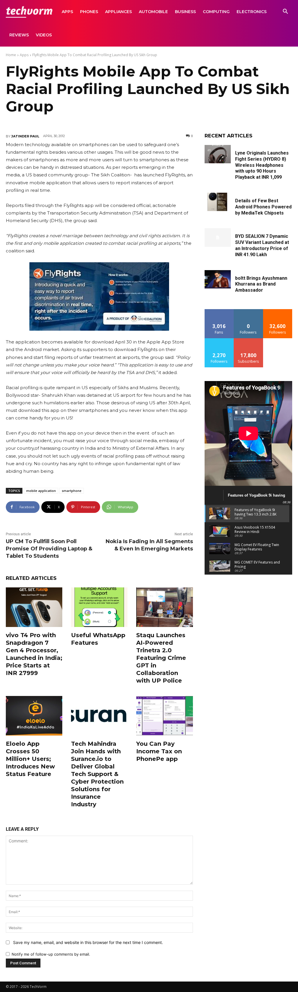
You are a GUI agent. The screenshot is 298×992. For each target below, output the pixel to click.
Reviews (19, 35)
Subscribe (249, 340)
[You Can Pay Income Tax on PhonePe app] (164, 716)
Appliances (118, 11)
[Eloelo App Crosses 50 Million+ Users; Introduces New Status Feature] (34, 716)
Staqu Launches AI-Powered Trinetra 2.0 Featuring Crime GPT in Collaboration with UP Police (161, 658)
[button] (285, 12)
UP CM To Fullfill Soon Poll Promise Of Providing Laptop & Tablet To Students (49, 548)
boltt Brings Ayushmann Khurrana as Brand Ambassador (261, 284)
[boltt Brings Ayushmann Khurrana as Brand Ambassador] (218, 279)
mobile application (41, 490)
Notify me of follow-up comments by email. (51, 954)
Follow (248, 311)
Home (11, 54)
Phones (89, 11)
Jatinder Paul (25, 136)
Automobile (153, 11)
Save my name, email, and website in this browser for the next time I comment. (88, 942)
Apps (67, 11)
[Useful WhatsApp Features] (99, 607)
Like (219, 311)
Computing (216, 11)
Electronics (252, 11)
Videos (44, 35)
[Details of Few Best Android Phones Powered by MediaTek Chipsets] (218, 202)
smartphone (71, 490)
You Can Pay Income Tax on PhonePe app (159, 751)
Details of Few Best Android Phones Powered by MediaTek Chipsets (263, 207)
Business (185, 11)
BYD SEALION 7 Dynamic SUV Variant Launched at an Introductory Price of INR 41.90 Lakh (262, 245)
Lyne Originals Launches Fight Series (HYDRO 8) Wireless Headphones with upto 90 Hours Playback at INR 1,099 (262, 165)
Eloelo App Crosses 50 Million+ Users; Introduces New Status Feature (30, 758)
